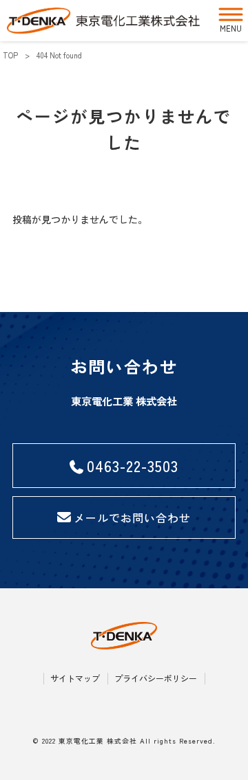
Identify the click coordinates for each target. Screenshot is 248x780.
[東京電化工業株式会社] (103, 21)
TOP (10, 54)
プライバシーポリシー (155, 678)
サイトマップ (75, 678)
